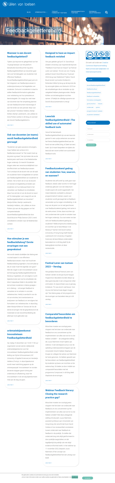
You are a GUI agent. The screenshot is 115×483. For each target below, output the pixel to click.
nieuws (100, 104)
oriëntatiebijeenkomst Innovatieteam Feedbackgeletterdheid (19, 334)
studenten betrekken (93, 115)
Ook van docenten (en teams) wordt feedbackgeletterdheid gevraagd (22, 138)
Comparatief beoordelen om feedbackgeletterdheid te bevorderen (60, 318)
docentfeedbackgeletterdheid (96, 85)
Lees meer (10, 125)
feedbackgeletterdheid (94, 93)
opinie (98, 107)
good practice (91, 104)
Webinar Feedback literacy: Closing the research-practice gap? (59, 394)
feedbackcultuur (92, 89)
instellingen (75, 477)
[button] (106, 12)
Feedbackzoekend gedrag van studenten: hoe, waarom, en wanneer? (60, 172)
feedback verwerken (93, 96)
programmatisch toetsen (94, 111)
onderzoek (90, 107)
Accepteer (87, 478)
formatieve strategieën (94, 100)
